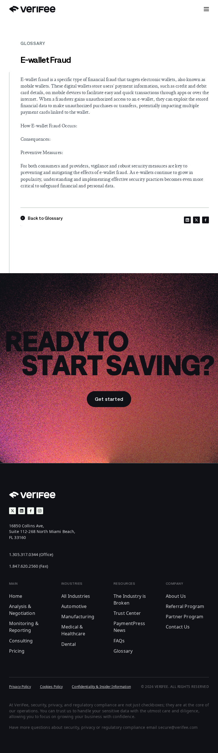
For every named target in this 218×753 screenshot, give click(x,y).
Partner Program (184, 616)
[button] (206, 9)
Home (15, 596)
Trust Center (127, 613)
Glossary (123, 651)
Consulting (21, 641)
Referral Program (185, 606)
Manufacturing (77, 616)
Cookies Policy (51, 686)
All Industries (75, 596)
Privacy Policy (20, 686)
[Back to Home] (32, 9)
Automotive (74, 606)
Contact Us (178, 627)
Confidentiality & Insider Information (101, 686)
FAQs (119, 641)
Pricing (16, 651)
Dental (68, 644)
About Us (176, 596)
